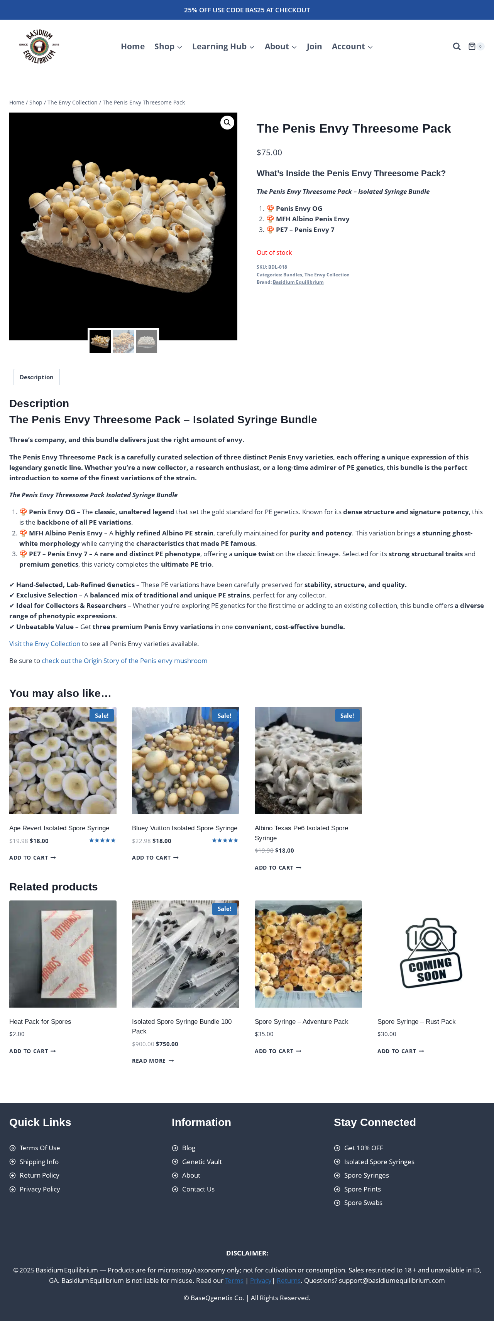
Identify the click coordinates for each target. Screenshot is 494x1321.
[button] (227, 123)
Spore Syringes (366, 1175)
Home (133, 46)
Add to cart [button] (28, 857)
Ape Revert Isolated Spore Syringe (59, 828)
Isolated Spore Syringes (379, 1161)
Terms (234, 1280)
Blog (188, 1147)
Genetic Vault (202, 1161)
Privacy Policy (40, 1189)
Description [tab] (37, 377)
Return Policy (39, 1175)
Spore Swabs (363, 1202)
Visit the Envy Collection (44, 643)
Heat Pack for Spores (40, 1021)
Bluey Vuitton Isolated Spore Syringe (184, 828)
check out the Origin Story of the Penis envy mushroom (125, 660)
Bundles (292, 274)
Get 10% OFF (363, 1147)
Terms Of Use (40, 1147)
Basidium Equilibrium (298, 282)
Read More (149, 1060)
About (191, 1175)
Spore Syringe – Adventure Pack (302, 1021)
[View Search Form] (457, 46)
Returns (289, 1280)
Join (314, 46)
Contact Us (198, 1189)
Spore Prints (362, 1189)
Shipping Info (39, 1161)
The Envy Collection (327, 274)
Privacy (261, 1280)
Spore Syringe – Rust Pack (416, 1021)
